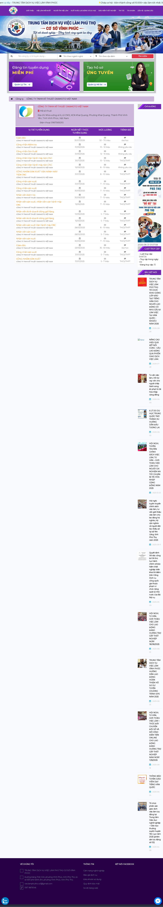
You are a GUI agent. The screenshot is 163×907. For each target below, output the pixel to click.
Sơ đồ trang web (90, 888)
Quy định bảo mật (91, 884)
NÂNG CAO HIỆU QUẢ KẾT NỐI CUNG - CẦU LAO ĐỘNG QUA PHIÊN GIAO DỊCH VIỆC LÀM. (154, 349)
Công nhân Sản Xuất (26, 151)
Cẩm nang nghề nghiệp (93, 871)
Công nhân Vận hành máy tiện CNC (34, 158)
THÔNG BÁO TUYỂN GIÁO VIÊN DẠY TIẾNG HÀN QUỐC (155, 781)
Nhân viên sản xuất (26, 232)
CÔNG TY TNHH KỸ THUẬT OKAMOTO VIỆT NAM (34, 141)
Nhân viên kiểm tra (25, 195)
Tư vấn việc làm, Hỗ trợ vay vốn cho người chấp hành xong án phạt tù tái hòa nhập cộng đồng (155, 385)
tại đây (150, 3)
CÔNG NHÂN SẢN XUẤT (28, 259)
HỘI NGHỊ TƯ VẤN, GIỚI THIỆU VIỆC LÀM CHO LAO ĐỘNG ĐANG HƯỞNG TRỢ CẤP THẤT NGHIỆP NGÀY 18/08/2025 (155, 628)
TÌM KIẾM (142, 56)
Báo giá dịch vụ (90, 875)
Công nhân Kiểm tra (26, 144)
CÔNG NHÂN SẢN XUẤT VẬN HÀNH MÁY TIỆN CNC (36, 173)
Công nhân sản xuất (26, 181)
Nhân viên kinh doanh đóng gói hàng (35, 211)
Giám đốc (21, 138)
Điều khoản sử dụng (92, 879)
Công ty (20, 99)
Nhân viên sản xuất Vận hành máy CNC (36, 225)
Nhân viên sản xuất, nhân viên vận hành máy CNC (39, 203)
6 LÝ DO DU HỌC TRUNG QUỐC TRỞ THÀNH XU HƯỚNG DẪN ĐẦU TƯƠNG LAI (155, 419)
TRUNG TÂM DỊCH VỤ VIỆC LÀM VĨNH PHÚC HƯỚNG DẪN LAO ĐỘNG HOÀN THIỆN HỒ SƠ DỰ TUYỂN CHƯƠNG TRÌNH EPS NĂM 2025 (155, 678)
